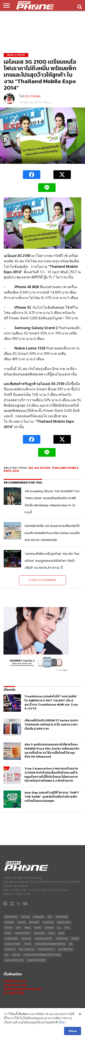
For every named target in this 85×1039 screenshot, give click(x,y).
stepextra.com (15, 985)
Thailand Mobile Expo (50, 944)
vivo (27, 927)
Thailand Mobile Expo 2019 (42, 954)
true (27, 944)
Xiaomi (9, 922)
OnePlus (62, 938)
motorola (26, 949)
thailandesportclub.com (22, 989)
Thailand (11, 938)
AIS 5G (16, 954)
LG (58, 927)
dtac (8, 927)
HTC (67, 927)
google (48, 922)
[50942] (36, 671)
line (61, 933)
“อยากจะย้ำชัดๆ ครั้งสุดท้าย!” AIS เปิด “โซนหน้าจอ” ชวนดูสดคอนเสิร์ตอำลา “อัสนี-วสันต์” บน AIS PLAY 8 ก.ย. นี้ (52, 560)
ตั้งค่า (62, 1022)
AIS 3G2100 (42, 467)
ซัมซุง (51, 933)
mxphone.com (14, 981)
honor (26, 938)
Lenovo (10, 949)
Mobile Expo (43, 938)
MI (70, 944)
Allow (72, 1031)
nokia (49, 927)
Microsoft (22, 933)
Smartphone (36, 960)
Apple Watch (14, 960)
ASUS (75, 938)
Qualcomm (12, 944)
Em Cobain (33, 96)
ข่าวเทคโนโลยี (13, 993)
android (62, 917)
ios (18, 927)
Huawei (39, 917)
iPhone (34, 922)
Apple (25, 917)
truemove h (46, 949)
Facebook (65, 949)
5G (6, 954)
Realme (39, 933)
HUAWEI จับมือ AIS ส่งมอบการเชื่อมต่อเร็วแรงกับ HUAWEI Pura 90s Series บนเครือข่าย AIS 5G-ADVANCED (52, 532)
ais (30, 467)
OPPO (21, 922)
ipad (8, 933)
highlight (63, 922)
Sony (37, 927)
